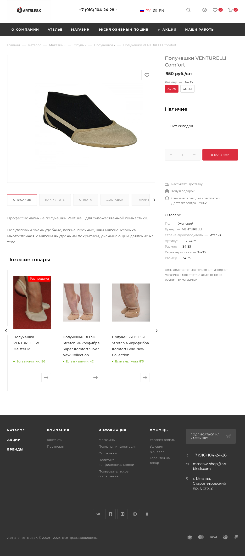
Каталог (16, 430)
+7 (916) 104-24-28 (96, 10)
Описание (22, 199)
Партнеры (55, 446)
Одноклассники (147, 514)
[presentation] (6, 330)
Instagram (122, 514)
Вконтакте (98, 514)
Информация (113, 430)
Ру (147, 10)
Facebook (110, 514)
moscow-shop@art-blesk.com (210, 466)
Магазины (107, 440)
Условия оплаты (163, 440)
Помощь (159, 430)
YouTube (135, 514)
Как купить (55, 199)
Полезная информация (118, 446)
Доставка (114, 199)
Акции (14, 440)
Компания (58, 430)
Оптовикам (108, 453)
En (161, 10)
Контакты (54, 440)
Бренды (15, 449)
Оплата (85, 199)
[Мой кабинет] (204, 11)
